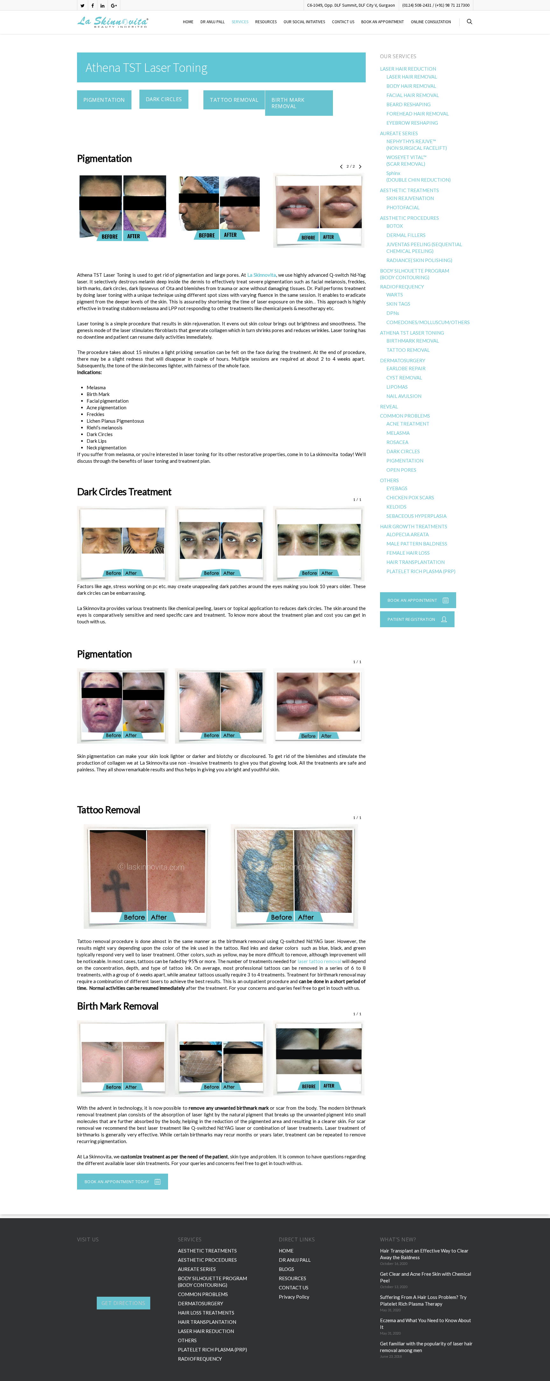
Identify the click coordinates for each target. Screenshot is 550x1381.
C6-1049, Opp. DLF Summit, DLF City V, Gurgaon (351, 5)
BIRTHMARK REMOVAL (412, 341)
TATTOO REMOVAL (408, 350)
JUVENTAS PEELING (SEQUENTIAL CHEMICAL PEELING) (424, 247)
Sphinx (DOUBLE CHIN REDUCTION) (418, 176)
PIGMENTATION (404, 460)
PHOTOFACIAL (403, 207)
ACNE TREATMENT (407, 424)
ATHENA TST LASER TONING (412, 333)
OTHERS (389, 480)
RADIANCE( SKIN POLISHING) (419, 260)
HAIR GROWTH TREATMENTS (413, 526)
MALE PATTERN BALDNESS (416, 543)
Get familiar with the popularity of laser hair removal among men (426, 1347)
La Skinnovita (261, 275)
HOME (188, 21)
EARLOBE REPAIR (406, 368)
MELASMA (398, 433)
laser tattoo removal (319, 961)
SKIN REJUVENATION (410, 198)
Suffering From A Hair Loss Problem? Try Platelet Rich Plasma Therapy (423, 1300)
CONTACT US (343, 21)
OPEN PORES (401, 470)
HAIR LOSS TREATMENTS (206, 1312)
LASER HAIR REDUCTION (408, 69)
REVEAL (389, 406)
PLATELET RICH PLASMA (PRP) (420, 571)
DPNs (392, 313)
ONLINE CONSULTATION (431, 21)
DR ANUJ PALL (213, 21)
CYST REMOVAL (404, 377)
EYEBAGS (396, 488)
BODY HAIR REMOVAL (411, 86)
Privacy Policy (294, 1297)
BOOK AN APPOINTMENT (382, 21)
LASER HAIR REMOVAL (411, 77)
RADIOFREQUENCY (402, 286)
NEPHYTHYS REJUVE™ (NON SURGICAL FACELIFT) (416, 144)
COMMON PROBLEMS (405, 416)
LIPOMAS (397, 387)
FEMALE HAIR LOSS (408, 553)
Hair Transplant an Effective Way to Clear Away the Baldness (424, 1254)
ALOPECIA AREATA (407, 534)
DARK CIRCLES (403, 451)
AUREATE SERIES (399, 133)
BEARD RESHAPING (408, 104)
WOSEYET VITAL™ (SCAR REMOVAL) (406, 160)
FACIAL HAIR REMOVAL (412, 95)
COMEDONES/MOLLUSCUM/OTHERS (428, 322)
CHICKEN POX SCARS (410, 497)
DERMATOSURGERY (402, 360)
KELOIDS (396, 507)
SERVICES (240, 21)
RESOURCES (266, 21)
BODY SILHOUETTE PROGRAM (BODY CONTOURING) (414, 274)
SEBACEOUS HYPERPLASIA (416, 516)
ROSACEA (397, 442)
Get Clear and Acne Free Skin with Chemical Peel (425, 1277)
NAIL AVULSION (403, 396)
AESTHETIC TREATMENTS (409, 190)
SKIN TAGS (398, 304)
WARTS (394, 294)
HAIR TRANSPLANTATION (415, 562)
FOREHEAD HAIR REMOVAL (417, 113)
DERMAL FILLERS (406, 235)
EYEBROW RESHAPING (412, 123)
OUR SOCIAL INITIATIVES (304, 21)
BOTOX (394, 226)
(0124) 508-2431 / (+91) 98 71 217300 (435, 5)
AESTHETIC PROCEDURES (409, 218)
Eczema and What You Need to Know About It (425, 1323)
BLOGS (286, 1269)
